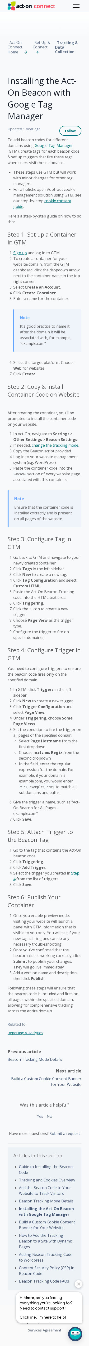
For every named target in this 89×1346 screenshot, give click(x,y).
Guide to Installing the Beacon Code (46, 1169)
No (49, 1116)
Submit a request (65, 1133)
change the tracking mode (55, 445)
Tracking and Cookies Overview (47, 1180)
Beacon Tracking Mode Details (35, 1059)
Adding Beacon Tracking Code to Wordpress (45, 1257)
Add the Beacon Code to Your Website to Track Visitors (45, 1190)
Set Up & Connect (41, 45)
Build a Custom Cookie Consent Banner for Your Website (47, 1224)
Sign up (20, 252)
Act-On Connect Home (15, 47)
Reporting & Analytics (25, 1032)
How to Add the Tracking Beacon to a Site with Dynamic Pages (45, 1241)
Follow (70, 131)
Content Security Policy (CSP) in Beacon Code (46, 1270)
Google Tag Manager (54, 145)
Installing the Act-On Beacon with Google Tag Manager (46, 1211)
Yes (40, 1116)
